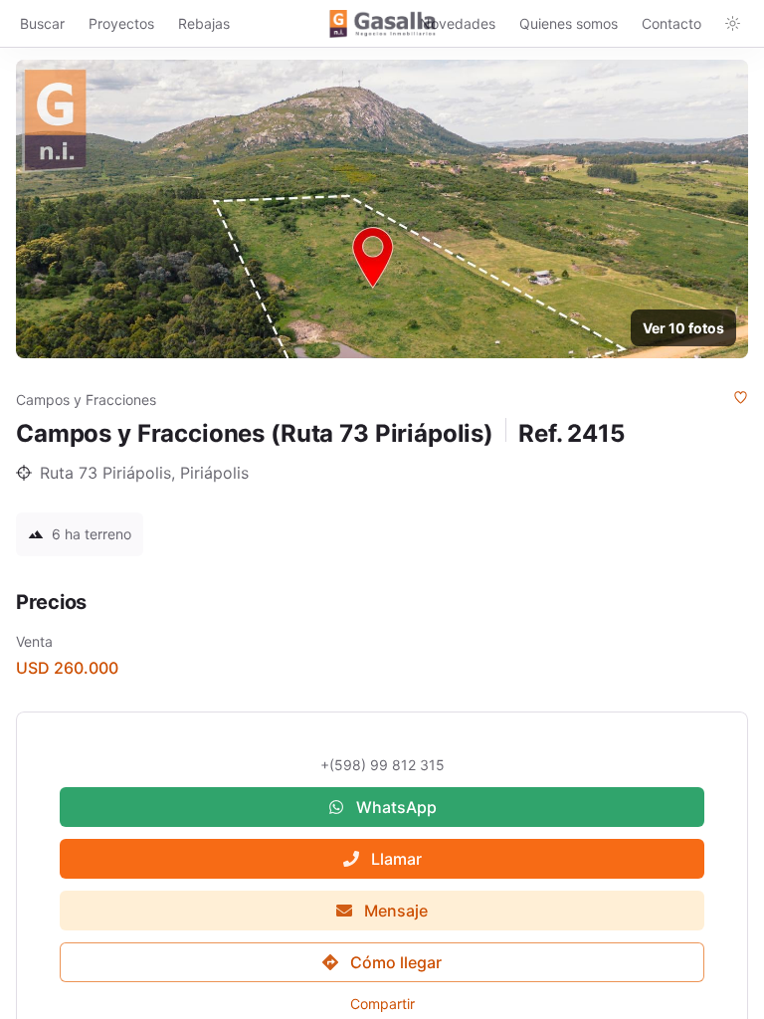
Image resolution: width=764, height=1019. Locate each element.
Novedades (457, 23)
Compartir (382, 1003)
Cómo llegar (396, 962)
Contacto (671, 23)
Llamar (396, 859)
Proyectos (121, 23)
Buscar (42, 23)
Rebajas (204, 23)
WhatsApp (396, 807)
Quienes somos (568, 23)
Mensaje (396, 910)
